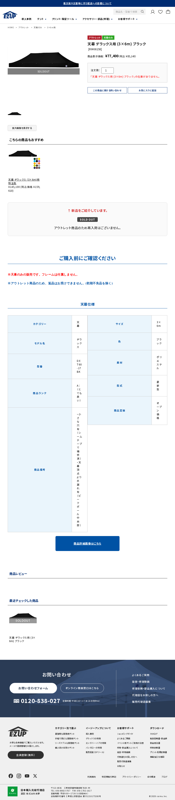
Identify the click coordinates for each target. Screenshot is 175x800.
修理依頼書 (155, 747)
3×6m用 (51, 27)
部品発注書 (155, 742)
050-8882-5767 (63, 790)
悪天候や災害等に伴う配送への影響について (87, 3)
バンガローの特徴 (94, 747)
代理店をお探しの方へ (145, 695)
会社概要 (151, 776)
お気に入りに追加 (147, 90)
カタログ (154, 733)
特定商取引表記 (109, 776)
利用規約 (92, 776)
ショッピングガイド (125, 733)
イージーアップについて (98, 728)
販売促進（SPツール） (95, 752)
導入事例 (26, 19)
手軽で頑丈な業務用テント (67, 738)
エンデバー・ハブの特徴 (96, 742)
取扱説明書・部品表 (158, 738)
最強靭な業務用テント (65, 733)
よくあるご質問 (141, 675)
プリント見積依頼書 (158, 752)
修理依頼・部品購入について (148, 688)
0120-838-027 (40, 701)
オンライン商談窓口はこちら (82, 688)
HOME (11, 27)
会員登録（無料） (25, 755)
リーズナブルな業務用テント (67, 742)
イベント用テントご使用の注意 (130, 742)
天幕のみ (38, 27)
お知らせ (121, 766)
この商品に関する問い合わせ (107, 90)
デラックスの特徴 (93, 738)
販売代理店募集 (141, 701)
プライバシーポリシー (131, 776)
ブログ (164, 776)
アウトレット (23, 27)
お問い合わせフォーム (33, 688)
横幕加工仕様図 (157, 756)
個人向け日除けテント (65, 747)
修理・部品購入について (127, 747)
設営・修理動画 (141, 681)
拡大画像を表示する (22, 128)
